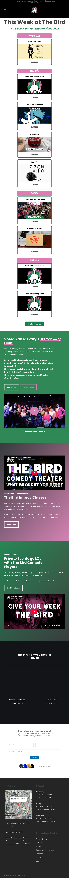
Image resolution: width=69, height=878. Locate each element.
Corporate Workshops (45, 850)
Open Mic (39, 798)
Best (19, 28)
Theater (40, 28)
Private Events (41, 839)
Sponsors (40, 854)
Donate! (39, 857)
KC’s (13, 28)
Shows (38, 846)
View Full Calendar (34, 324)
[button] (5, 9)
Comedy (28, 28)
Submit (34, 758)
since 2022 (52, 28)
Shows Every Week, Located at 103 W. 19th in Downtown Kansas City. (34, 2)
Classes (39, 843)
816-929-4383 (17, 832)
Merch (38, 861)
